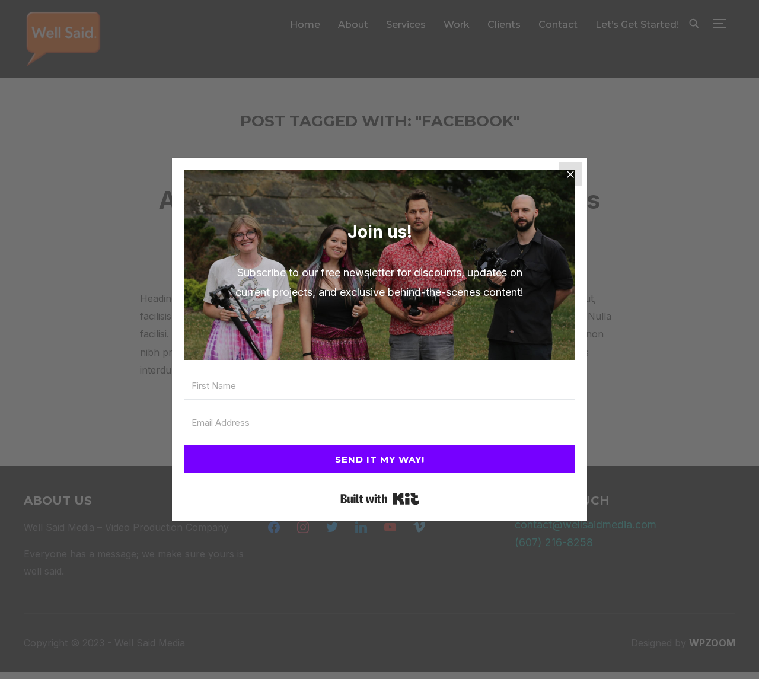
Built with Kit (379, 498)
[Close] (570, 174)
